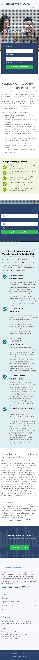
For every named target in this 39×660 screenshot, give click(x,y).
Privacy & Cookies (8, 605)
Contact (5, 598)
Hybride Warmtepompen (26, 654)
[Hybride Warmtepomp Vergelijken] (15, 4)
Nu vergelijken (19, 547)
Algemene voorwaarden (11, 602)
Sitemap (5, 609)
